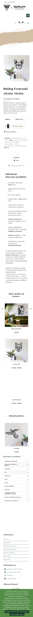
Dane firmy (8, 556)
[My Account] (15, 23)
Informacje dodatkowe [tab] (17, 165)
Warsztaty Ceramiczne (11, 461)
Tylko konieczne (23, 611)
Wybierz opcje (13, 368)
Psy (25, 138)
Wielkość (7, 119)
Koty (6, 479)
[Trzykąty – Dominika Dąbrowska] (15, 8)
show (27, 23)
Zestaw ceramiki (9, 486)
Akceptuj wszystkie (11, 611)
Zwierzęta (7, 140)
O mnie (7, 539)
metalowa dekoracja (9, 145)
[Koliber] (31, 308)
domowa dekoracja (9, 144)
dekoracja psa (16, 140)
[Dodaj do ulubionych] (24, 332)
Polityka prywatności (10, 546)
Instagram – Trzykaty (20, 276)
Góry (6, 482)
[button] (26, 58)
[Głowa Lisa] (2, 308)
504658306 (12, 2)
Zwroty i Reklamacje (10, 552)
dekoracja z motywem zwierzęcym (12, 142)
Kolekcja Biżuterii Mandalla (13, 497)
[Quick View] (21, 332)
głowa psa (17, 144)
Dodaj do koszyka (17, 126)
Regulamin (8, 542)
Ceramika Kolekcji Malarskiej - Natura (10, 493)
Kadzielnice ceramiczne (11, 500)
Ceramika (7, 468)
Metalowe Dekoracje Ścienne (16, 138)
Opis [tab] (17, 160)
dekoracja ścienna (24, 140)
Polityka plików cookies (11, 549)
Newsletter (7, 559)
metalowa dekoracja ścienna (20, 145)
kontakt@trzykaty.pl (11, 274)
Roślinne (7, 489)
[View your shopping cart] (21, 23)
